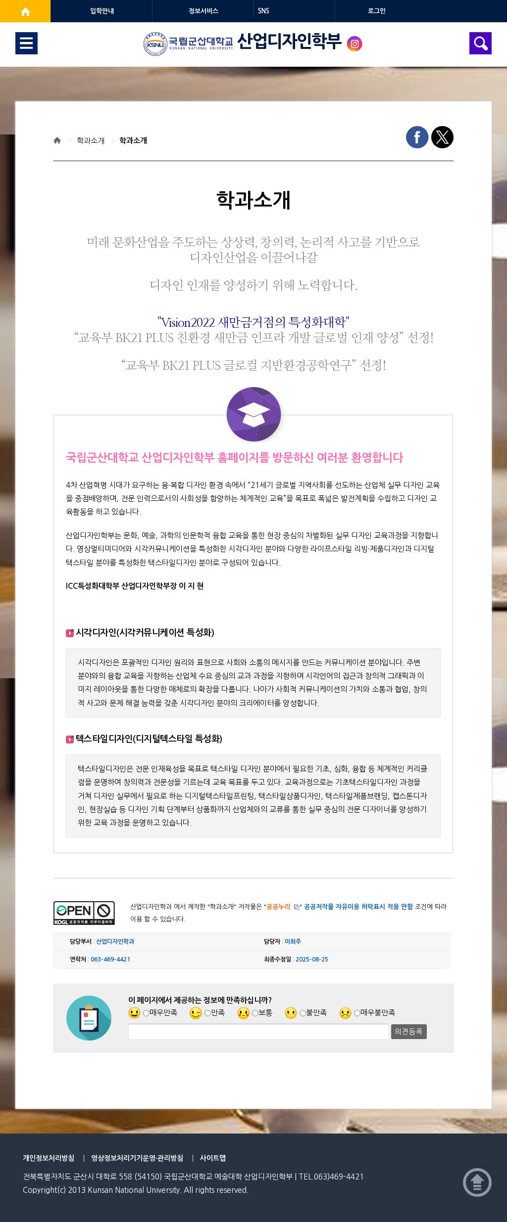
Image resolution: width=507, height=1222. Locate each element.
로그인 (377, 11)
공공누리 (278, 907)
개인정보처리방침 (48, 1158)
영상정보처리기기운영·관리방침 (137, 1158)
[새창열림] (25, 11)
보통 (265, 1012)
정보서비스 (203, 11)
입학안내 (102, 11)
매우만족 (163, 1012)
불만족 (316, 1012)
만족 (218, 1012)
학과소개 (90, 140)
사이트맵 (213, 1158)
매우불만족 (377, 1012)
